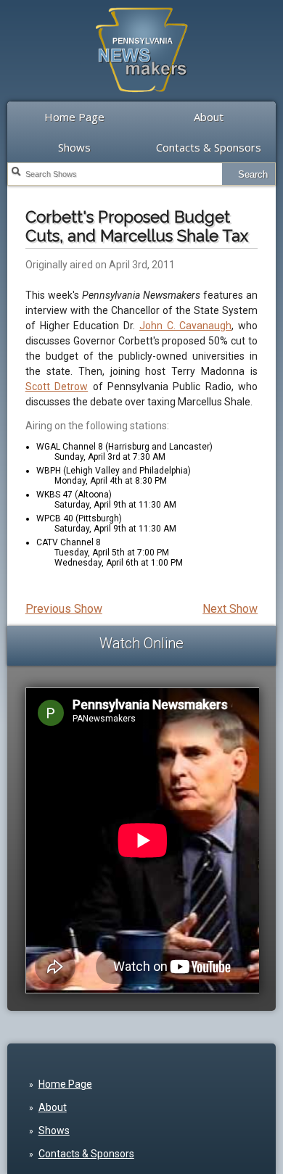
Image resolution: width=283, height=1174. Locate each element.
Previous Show (63, 609)
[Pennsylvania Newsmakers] (141, 100)
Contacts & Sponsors (208, 147)
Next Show (230, 609)
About (208, 116)
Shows (74, 147)
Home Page (74, 116)
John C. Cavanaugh (185, 325)
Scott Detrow (56, 386)
